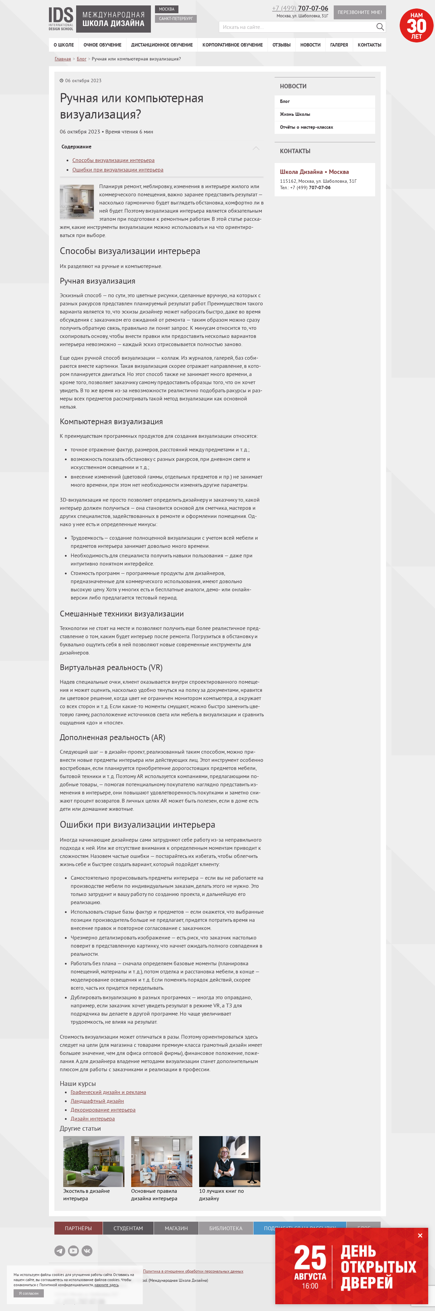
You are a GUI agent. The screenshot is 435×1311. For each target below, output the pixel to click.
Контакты (369, 45)
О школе (64, 45)
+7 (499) (300, 8)
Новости (310, 45)
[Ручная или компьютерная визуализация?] (77, 202)
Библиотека (225, 1228)
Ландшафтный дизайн (97, 1100)
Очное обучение (102, 45)
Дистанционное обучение (162, 45)
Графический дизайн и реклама (108, 1092)
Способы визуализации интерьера (113, 160)
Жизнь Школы (295, 114)
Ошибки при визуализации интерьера (117, 169)
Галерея (339, 45)
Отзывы (282, 45)
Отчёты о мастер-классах (306, 127)
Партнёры (78, 1228)
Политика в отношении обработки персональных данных (193, 1271)
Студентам (128, 1228)
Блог (285, 101)
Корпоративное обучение (233, 45)
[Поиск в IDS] (380, 27)
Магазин (176, 1228)
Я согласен (28, 1293)
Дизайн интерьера (93, 1118)
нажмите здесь (106, 1284)
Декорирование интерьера (103, 1109)
